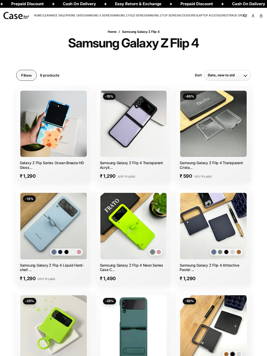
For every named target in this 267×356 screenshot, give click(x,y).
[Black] (66, 252)
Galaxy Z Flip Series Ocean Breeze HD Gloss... (52, 165)
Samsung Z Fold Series (129, 15)
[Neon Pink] (79, 252)
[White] (73, 252)
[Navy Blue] (60, 252)
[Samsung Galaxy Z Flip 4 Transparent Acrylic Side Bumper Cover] (133, 124)
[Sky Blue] (54, 252)
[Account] (253, 16)
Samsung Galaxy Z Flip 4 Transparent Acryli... (131, 165)
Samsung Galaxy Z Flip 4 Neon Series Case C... (131, 267)
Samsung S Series (98, 15)
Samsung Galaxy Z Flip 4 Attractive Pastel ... (209, 267)
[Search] (245, 16)
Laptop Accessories (213, 15)
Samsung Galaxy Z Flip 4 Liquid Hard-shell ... (52, 267)
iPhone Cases (75, 15)
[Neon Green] (152, 252)
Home (38, 15)
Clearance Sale (53, 15)
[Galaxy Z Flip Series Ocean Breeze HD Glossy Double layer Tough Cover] (53, 124)
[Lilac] (232, 252)
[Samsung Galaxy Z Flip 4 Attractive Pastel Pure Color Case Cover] (213, 226)
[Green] (220, 252)
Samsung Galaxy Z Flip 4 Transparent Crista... (211, 165)
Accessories (188, 15)
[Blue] (214, 252)
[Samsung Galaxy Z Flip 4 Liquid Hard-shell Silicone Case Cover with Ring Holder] (53, 226)
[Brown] (239, 252)
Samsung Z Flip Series (162, 15)
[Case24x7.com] (21, 15)
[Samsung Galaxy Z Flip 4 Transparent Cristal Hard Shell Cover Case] (213, 124)
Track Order (237, 15)
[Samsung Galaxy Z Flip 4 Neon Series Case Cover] (133, 226)
